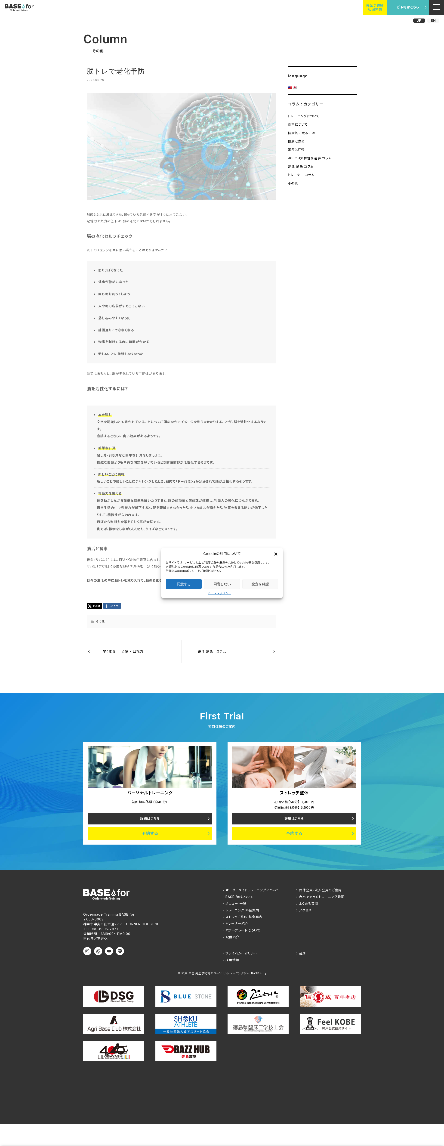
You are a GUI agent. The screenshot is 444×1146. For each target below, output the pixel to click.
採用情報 (232, 960)
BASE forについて (239, 897)
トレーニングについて (304, 116)
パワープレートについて (242, 930)
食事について (298, 124)
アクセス (305, 910)
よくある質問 (308, 903)
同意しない (222, 584)
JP (419, 20)
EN (433, 20)
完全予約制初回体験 (375, 7)
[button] (276, 553)
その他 (293, 183)
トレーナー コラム (301, 175)
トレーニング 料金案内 (242, 910)
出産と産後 (296, 150)
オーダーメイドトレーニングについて (252, 890)
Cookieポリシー (219, 593)
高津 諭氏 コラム (301, 166)
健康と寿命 (296, 141)
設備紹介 (232, 937)
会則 (302, 953)
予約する (150, 833)
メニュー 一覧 (235, 903)
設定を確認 (260, 584)
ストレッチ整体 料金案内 (243, 917)
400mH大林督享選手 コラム (310, 158)
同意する (184, 584)
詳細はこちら (150, 819)
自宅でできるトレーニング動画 (321, 897)
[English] (290, 87)
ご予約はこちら (408, 7)
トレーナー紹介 (236, 924)
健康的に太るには (301, 133)
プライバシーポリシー (241, 953)
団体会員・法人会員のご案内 (320, 890)
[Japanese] (295, 87)
